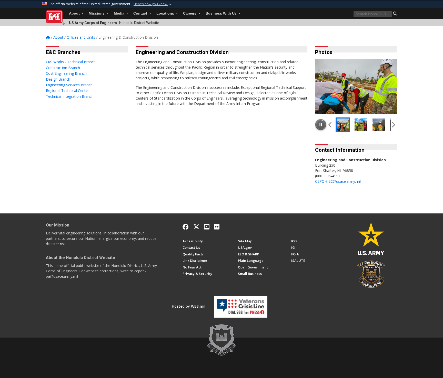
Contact (140, 13)
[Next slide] (393, 125)
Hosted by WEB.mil (188, 306)
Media (119, 13)
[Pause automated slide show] (320, 124)
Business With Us (222, 13)
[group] (356, 86)
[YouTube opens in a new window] (206, 226)
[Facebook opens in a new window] (186, 226)
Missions (97, 13)
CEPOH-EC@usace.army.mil (338, 181)
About (75, 13)
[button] (153, 4)
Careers (190, 13)
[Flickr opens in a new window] (216, 226)
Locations (165, 13)
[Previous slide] (330, 125)
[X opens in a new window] (196, 226)
